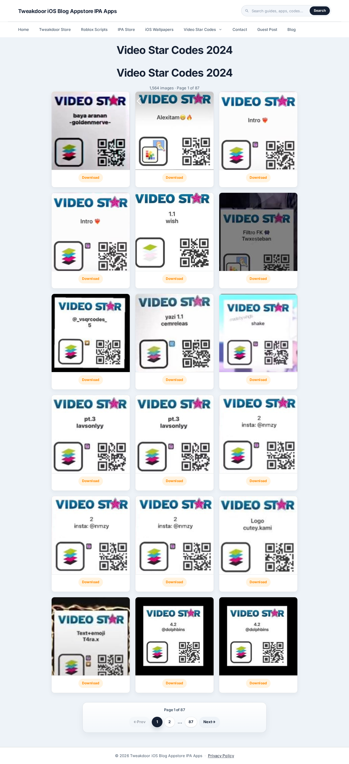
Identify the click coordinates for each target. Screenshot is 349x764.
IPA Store (126, 29)
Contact (239, 29)
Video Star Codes (200, 29)
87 (191, 722)
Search (320, 10)
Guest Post (267, 29)
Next (209, 722)
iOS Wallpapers (159, 29)
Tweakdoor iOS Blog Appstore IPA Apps (67, 11)
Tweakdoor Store (55, 29)
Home (23, 29)
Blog (291, 29)
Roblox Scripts (94, 29)
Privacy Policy (221, 755)
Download (90, 177)
